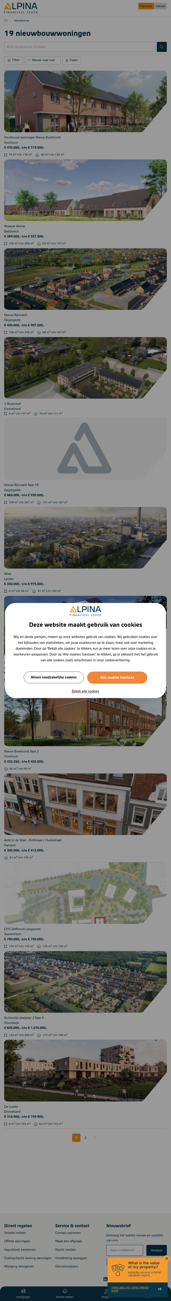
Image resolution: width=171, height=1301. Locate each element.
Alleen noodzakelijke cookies (54, 677)
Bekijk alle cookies (85, 691)
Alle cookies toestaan (117, 677)
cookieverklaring (117, 660)
